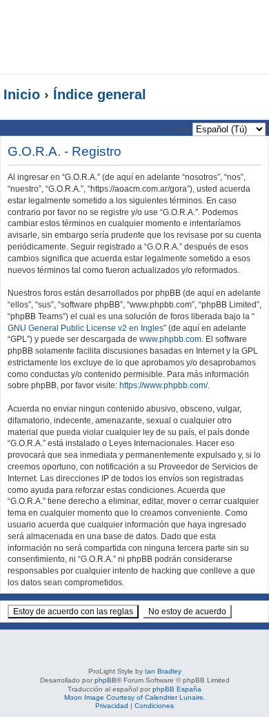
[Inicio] (99, 36)
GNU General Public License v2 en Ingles (85, 328)
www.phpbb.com (170, 339)
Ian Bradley (163, 671)
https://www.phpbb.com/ (163, 385)
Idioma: (177, 129)
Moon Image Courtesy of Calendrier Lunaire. (135, 697)
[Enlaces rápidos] (237, 95)
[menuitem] (249, 25)
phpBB (105, 680)
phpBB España (176, 689)
